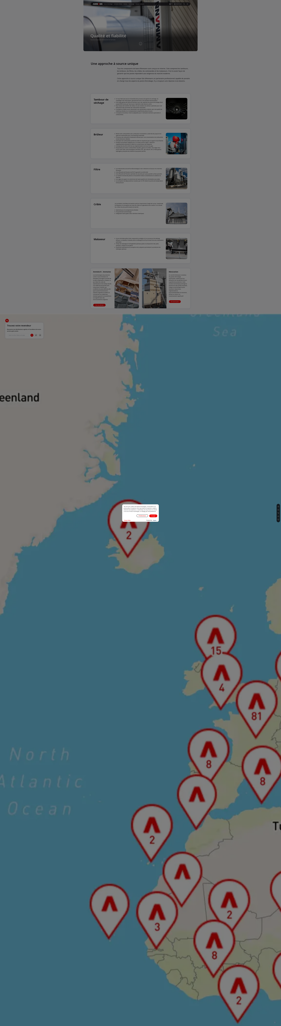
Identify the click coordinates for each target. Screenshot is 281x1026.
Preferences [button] (142, 516)
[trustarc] (154, 520)
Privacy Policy (127, 520)
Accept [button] (153, 516)
